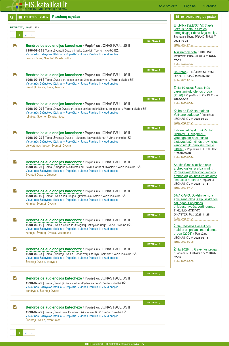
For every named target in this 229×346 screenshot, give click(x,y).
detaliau (153, 40)
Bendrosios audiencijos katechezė (54, 45)
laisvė (46, 145)
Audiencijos (111, 54)
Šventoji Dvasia (54, 58)
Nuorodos (209, 6)
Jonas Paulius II (91, 54)
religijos (30, 116)
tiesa (50, 87)
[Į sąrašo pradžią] (143, 344)
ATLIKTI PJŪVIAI (36, 17)
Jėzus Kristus (34, 58)
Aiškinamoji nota (185, 52)
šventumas (53, 320)
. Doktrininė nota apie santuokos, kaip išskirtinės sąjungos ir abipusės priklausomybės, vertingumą (196, 201)
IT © (108, 344)
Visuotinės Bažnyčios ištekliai (44, 54)
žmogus (59, 87)
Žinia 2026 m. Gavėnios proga (195, 249)
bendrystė (32, 291)
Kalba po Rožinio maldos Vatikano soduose (191, 112)
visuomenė (64, 233)
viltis (68, 58)
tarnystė (52, 262)
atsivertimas (33, 145)
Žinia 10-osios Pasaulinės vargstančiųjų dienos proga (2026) (193, 91)
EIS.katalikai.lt (95, 344)
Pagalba (190, 6)
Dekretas (180, 72)
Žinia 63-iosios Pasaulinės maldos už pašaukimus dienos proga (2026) (195, 230)
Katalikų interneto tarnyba (125, 344)
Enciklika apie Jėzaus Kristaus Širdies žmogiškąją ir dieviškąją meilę (195, 29)
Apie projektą (168, 6)
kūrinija (30, 203)
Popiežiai (71, 54)
